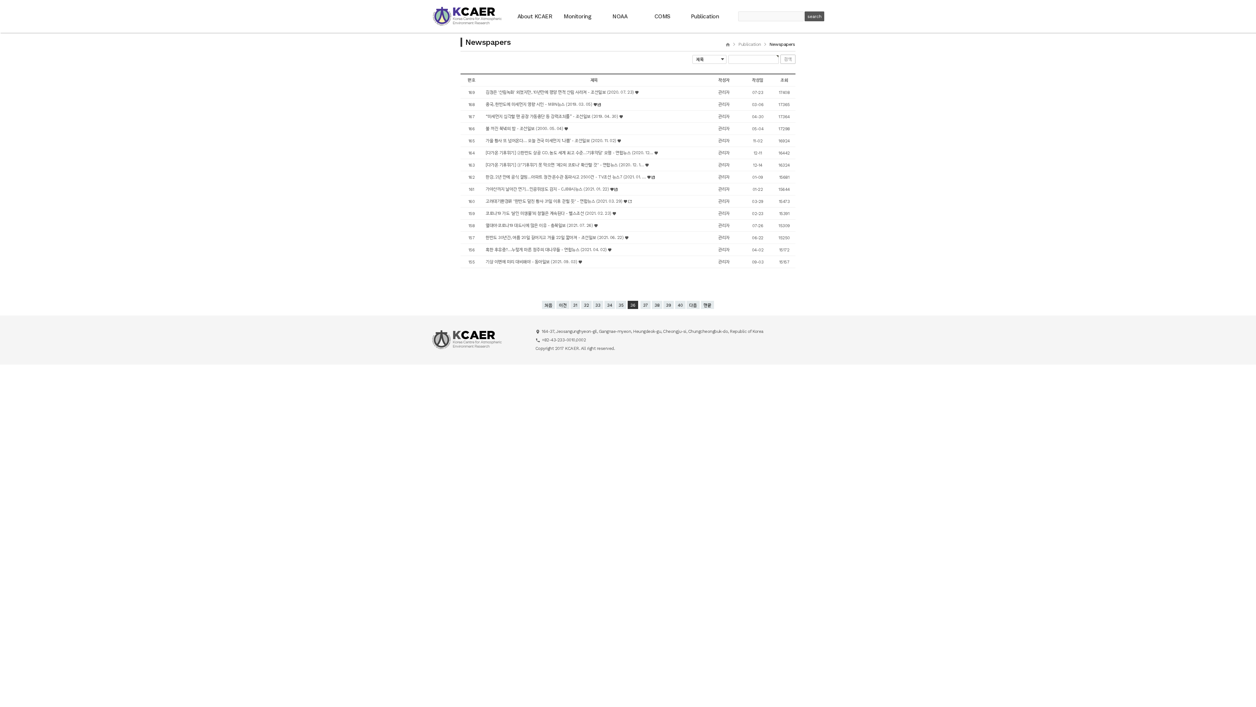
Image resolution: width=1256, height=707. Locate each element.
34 (609, 305)
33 (598, 305)
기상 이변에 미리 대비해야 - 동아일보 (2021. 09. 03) (532, 261)
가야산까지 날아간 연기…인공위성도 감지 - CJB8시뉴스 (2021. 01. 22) (548, 189)
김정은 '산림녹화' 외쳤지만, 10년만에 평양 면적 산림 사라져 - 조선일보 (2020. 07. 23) (560, 92)
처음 (548, 305)
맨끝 (707, 305)
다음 (693, 305)
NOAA (619, 16)
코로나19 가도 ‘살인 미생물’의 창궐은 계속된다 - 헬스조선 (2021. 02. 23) (549, 213)
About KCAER (534, 16)
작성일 (757, 80)
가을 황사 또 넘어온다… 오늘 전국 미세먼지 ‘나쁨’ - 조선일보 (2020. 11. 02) (551, 140)
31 (575, 305)
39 (668, 305)
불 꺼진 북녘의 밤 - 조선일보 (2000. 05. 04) (525, 128)
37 (645, 305)
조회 (784, 80)
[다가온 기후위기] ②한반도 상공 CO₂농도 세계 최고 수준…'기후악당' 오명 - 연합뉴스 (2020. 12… (570, 152)
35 (621, 305)
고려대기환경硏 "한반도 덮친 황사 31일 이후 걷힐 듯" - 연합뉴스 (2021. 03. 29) (554, 201)
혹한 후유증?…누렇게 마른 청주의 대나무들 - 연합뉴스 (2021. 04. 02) (547, 249)
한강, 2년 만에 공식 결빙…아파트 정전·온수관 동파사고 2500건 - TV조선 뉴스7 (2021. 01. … (566, 176)
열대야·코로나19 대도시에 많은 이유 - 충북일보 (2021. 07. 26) (540, 225)
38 (657, 305)
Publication (705, 16)
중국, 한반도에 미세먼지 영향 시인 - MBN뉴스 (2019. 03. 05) (539, 104)
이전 (563, 305)
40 (680, 305)
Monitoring (577, 16)
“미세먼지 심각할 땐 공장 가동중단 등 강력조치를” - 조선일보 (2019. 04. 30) (552, 116)
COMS (662, 16)
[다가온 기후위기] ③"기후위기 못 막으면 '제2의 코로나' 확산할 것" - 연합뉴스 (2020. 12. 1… (565, 164)
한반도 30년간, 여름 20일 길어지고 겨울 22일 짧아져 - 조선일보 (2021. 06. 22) (555, 237)
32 (586, 305)
